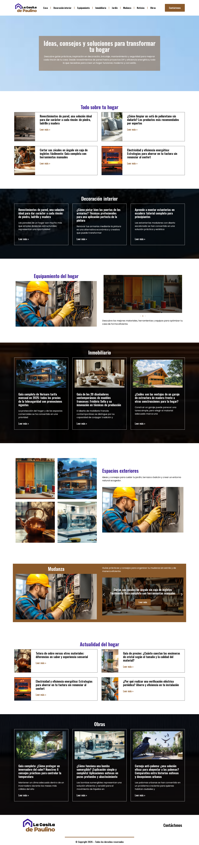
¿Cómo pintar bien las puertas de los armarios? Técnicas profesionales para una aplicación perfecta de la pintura (98, 214)
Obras (153, 7)
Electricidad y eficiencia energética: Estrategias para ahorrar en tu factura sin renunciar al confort (152, 153)
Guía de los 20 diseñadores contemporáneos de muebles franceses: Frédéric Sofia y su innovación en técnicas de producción (99, 399)
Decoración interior (62, 7)
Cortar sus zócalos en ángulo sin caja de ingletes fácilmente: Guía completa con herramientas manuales (64, 153)
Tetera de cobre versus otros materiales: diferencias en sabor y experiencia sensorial (62, 655)
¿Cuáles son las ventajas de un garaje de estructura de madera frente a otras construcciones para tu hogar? (157, 397)
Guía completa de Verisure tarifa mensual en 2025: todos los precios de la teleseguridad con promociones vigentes (40, 399)
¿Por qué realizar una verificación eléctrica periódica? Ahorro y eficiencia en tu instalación (151, 683)
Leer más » (45, 129)
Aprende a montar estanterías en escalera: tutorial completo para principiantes (154, 213)
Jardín (115, 7)
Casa (45, 7)
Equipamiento (83, 7)
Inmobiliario (100, 7)
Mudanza (127, 7)
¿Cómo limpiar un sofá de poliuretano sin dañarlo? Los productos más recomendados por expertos (153, 119)
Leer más (143, 299)
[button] (104, 594)
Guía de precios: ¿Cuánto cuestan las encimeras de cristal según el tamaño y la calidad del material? (151, 657)
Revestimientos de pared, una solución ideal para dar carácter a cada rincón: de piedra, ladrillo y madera (66, 119)
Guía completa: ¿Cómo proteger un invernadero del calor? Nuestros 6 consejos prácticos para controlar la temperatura (39, 771)
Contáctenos (172, 825)
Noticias (141, 7)
